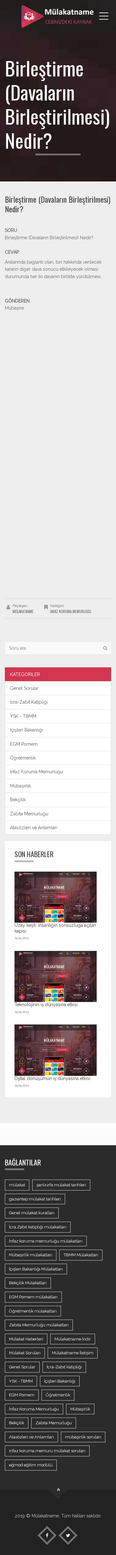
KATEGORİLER (25, 674)
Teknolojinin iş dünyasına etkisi (46, 1004)
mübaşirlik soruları (83, 1437)
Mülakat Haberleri (26, 1339)
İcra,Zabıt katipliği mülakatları (37, 1227)
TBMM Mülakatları (80, 1254)
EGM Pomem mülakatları (33, 1297)
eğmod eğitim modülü (31, 1465)
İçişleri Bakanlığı (26, 730)
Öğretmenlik (23, 757)
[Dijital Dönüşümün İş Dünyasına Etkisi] (56, 1050)
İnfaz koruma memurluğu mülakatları (45, 1241)
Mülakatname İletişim (72, 1352)
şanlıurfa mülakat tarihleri (61, 1184)
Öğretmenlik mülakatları (33, 1311)
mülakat (17, 1184)
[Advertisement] (58, 369)
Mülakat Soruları (25, 1352)
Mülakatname (23, 611)
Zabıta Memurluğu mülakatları (39, 1324)
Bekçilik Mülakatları (28, 1282)
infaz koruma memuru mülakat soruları (47, 1450)
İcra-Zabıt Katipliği (29, 702)
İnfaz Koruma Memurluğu (70, 611)
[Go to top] (58, 1489)
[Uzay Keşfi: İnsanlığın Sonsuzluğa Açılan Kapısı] (56, 897)
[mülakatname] (58, 16)
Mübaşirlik (20, 785)
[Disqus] (58, 507)
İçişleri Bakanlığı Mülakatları (36, 1269)
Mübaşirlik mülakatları (30, 1254)
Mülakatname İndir (72, 1339)
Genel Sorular (24, 688)
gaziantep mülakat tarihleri (35, 1199)
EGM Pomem (24, 744)
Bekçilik (18, 799)
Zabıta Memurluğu (29, 813)
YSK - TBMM (23, 716)
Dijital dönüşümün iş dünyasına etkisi (52, 1078)
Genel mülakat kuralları (31, 1212)
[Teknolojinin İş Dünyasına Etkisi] (56, 976)
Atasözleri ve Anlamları (33, 827)
